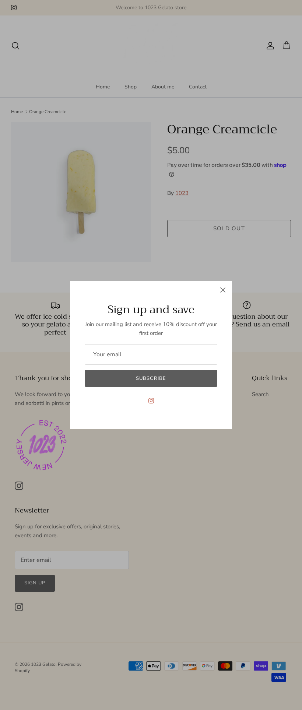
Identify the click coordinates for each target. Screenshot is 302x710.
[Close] (223, 290)
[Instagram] (151, 400)
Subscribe (151, 378)
